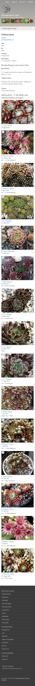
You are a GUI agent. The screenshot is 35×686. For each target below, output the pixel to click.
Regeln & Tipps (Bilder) (8, 639)
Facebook (4, 680)
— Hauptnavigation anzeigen (8, 28)
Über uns (4, 645)
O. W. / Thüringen (6, 221)
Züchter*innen (5, 649)
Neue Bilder (5, 600)
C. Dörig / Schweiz (6, 281)
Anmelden (30, 2)
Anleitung (14, 2)
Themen (4, 613)
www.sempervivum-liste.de (22, 678)
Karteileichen (5, 597)
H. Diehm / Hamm (6, 411)
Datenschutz (5, 656)
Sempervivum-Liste (10, 15)
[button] (17, 123)
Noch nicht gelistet (6, 603)
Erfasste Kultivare (6, 594)
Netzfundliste (5, 622)
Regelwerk (4, 636)
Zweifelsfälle (5, 616)
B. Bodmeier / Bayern (7, 156)
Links (3, 633)
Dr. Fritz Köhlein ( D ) (7, 40)
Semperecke (5, 642)
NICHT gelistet (5, 619)
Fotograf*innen (5, 630)
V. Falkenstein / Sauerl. (7, 574)
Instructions (22, 2)
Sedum (7, 2)
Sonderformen (5, 610)
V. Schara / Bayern (6, 125)
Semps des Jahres (6, 607)
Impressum (4, 659)
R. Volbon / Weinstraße (7, 251)
